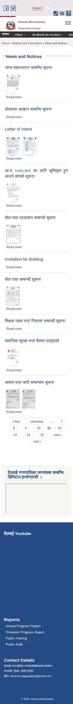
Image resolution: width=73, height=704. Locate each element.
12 (60, 428)
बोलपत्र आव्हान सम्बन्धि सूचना (28, 109)
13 (15, 434)
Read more (14, 97)
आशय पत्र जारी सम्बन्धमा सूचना (29, 382)
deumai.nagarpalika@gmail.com (31, 676)
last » (37, 441)
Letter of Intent (18, 129)
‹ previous (36, 421)
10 (38, 428)
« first (16, 421)
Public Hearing (16, 638)
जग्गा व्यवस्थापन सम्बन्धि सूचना (28, 67)
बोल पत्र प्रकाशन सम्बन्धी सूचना (30, 217)
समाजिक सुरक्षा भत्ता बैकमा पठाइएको (32, 340)
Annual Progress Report (23, 626)
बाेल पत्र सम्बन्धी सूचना (23, 279)
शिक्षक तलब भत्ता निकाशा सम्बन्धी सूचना (35, 320)
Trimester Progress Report (25, 632)
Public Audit (14, 644)
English (36, 8)
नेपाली (48, 8)
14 (28, 434)
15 (42, 434)
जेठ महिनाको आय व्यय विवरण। (45, 34)
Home (5, 43)
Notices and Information (27, 43)
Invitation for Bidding (24, 259)
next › (57, 434)
